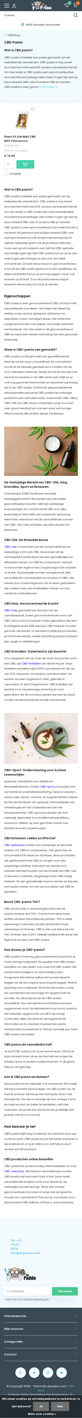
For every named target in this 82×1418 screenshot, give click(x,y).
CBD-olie (10, 547)
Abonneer (65, 1291)
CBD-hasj (10, 610)
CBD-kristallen (31, 664)
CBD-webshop (14, 1171)
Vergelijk (15, 174)
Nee (60, 1406)
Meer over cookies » (42, 1414)
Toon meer (47, 87)
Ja (41, 1406)
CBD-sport (47, 787)
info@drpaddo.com (16, 1253)
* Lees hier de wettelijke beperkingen (26, 1299)
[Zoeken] (76, 15)
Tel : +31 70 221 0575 (16, 1244)
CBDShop (13, 35)
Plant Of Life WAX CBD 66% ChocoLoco (20, 139)
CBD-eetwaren (14, 845)
